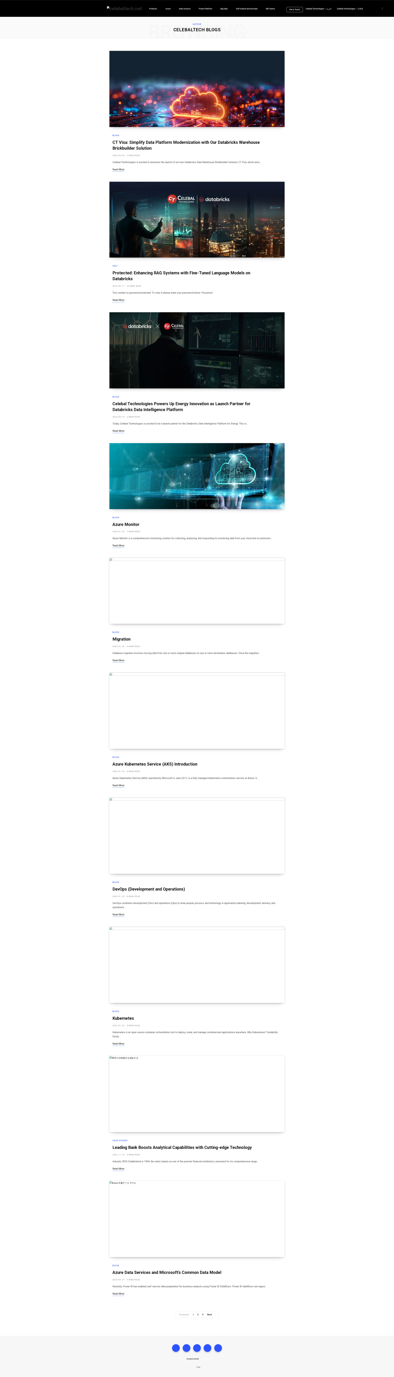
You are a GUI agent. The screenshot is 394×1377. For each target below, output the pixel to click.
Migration (122, 639)
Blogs (116, 135)
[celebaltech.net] (124, 8)
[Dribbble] (218, 1348)
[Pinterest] (207, 1348)
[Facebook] (176, 1348)
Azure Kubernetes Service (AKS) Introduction (155, 764)
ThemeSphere (192, 1359)
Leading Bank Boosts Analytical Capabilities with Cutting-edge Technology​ (182, 1147)
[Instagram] (197, 1348)
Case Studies (120, 1140)
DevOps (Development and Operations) (149, 889)
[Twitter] (186, 1348)
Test (115, 266)
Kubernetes (124, 1018)
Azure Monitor (127, 524)
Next (209, 1314)
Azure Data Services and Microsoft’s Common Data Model (167, 1272)
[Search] (385, 8)
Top (198, 1367)
